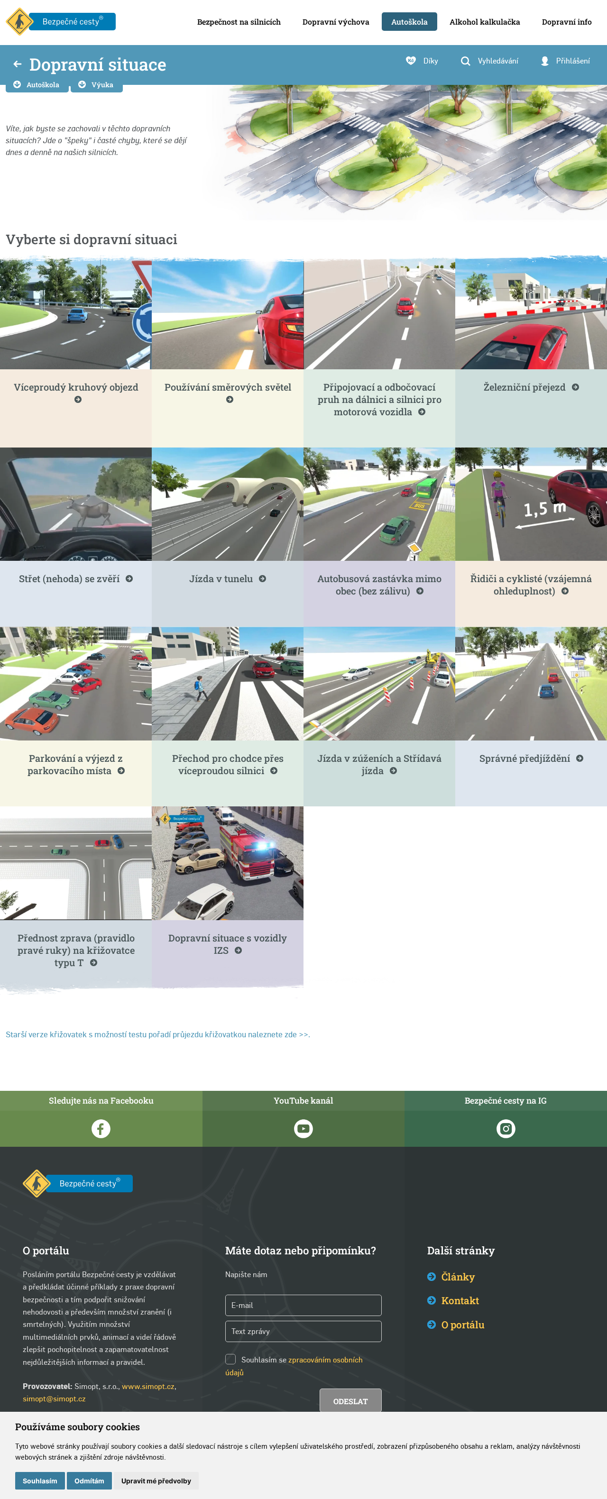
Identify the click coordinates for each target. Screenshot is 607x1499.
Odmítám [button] (89, 1481)
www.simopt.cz (148, 1386)
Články (458, 1276)
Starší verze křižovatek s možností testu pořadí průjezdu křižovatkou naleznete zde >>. (158, 1034)
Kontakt (460, 1300)
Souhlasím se (263, 1359)
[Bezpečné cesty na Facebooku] (101, 1129)
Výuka (102, 84)
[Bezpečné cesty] (61, 22)
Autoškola (43, 84)
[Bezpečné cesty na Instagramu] (505, 1129)
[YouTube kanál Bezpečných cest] (303, 1129)
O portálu (463, 1324)
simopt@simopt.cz (54, 1398)
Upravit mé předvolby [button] (156, 1481)
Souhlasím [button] (40, 1481)
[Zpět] (17, 65)
